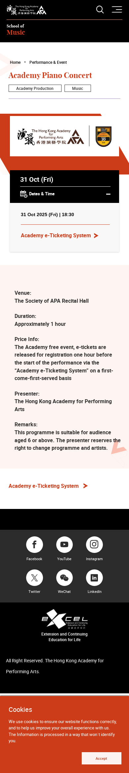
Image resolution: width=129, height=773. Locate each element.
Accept (101, 758)
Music (77, 88)
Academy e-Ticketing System (56, 235)
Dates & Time (42, 194)
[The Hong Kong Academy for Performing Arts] (27, 10)
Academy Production (35, 88)
